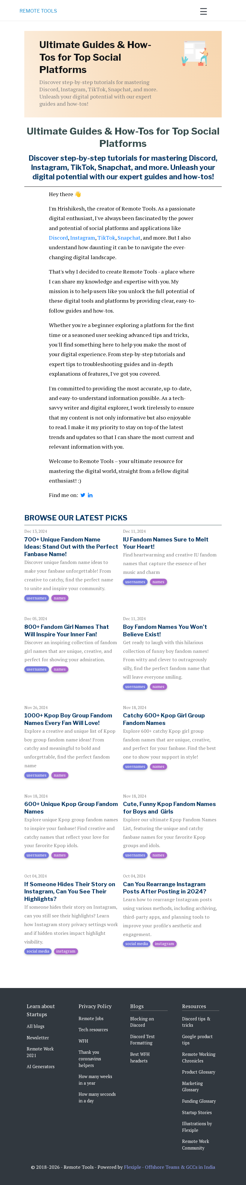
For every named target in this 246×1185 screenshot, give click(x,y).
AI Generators (41, 1066)
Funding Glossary (199, 1101)
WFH (83, 1041)
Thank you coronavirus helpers (90, 1058)
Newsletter (38, 1038)
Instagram (82, 237)
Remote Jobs (91, 1018)
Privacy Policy (95, 1006)
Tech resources (93, 1029)
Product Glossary (198, 1072)
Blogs (137, 1006)
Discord (58, 237)
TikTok (106, 237)
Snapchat (129, 237)
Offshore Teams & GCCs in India (180, 1167)
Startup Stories (197, 1112)
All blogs (35, 1026)
